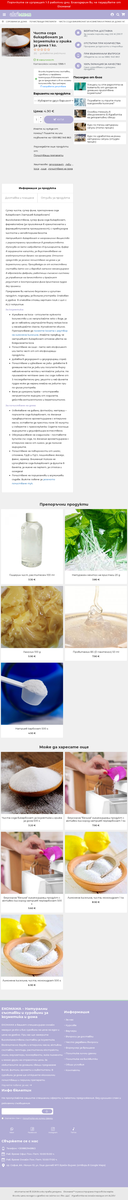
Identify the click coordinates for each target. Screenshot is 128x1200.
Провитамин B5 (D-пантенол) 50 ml (96, 651)
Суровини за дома (16, 21)
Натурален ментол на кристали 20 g (96, 574)
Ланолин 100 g (32, 651)
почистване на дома (61, 168)
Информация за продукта (37, 188)
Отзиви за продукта (55, 197)
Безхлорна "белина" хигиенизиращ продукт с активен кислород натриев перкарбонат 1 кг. (96, 819)
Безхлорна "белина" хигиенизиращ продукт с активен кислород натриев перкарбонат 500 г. (32, 900)
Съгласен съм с (29, 1118)
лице (44, 168)
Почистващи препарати (43, 21)
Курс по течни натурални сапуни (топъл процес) (102, 126)
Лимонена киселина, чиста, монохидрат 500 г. (31, 980)
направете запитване (54, 86)
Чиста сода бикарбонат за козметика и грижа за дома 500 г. (32, 819)
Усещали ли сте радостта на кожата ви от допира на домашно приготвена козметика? (105, 89)
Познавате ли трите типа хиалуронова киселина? (104, 102)
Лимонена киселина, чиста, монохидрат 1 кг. (96, 897)
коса (36, 168)
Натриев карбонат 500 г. (32, 728)
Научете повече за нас (15, 1085)
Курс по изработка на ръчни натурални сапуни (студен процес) (104, 139)
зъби (68, 164)
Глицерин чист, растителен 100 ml (31, 574)
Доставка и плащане (19, 197)
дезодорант (56, 164)
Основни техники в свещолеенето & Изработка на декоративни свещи (104, 114)
